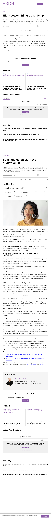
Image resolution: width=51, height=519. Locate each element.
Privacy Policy (5, 516)
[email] (30, 30)
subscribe (41, 364)
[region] (25, 101)
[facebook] (21, 30)
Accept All (45, 516)
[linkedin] (23, 30)
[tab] (6, 98)
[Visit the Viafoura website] (44, 104)
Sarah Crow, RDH (7, 175)
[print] (47, 30)
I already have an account (25, 114)
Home (4, 11)
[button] (4, 4)
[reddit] (27, 30)
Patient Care (6, 155)
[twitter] (25, 30)
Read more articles (31, 364)
